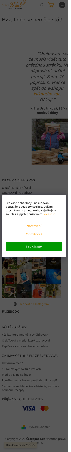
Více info (49, 214)
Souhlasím (34, 247)
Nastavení (34, 226)
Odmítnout (34, 234)
